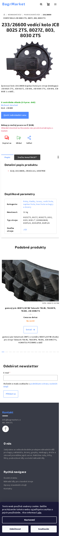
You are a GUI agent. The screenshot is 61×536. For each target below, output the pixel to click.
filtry (6, 458)
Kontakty (8, 488)
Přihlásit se (11, 394)
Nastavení (29, 519)
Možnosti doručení (9, 105)
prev (3, 278)
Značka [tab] (27, 157)
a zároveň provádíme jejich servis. (30, 454)
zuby (44, 455)
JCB (25, 229)
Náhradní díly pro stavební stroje (18, 481)
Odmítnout (15, 529)
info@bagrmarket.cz (11, 419)
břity (49, 455)
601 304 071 (7, 422)
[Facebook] (5, 429)
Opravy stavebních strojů (15, 485)
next (57, 278)
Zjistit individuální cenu (15, 115)
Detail (29, 329)
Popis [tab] (7, 157)
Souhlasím (43, 529)
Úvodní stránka (10, 478)
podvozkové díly (16, 458)
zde (39, 512)
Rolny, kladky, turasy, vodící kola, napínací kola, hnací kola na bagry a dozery (38, 204)
